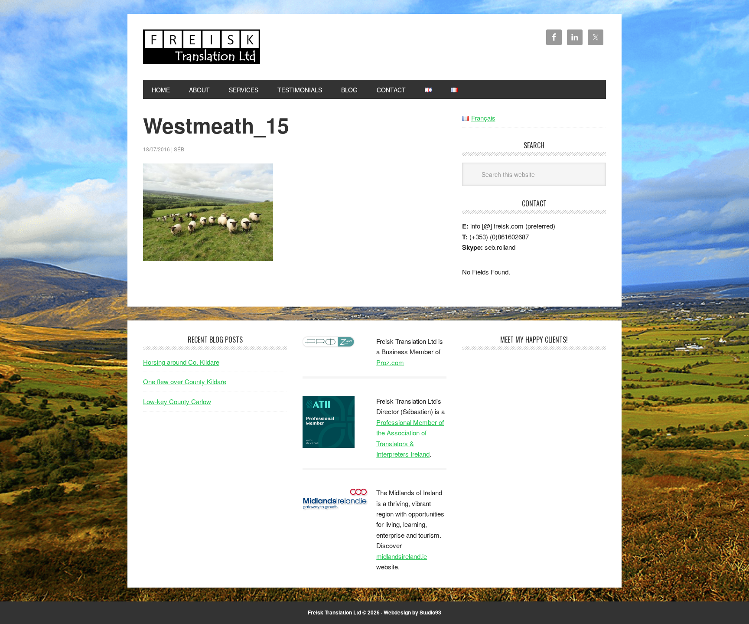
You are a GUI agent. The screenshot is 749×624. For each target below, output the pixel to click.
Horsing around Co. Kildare (181, 361)
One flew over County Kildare (184, 381)
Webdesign (397, 612)
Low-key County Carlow (177, 401)
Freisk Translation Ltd (201, 46)
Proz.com (390, 362)
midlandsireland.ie (401, 556)
